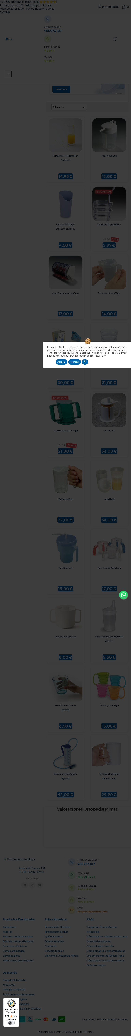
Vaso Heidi (109, 499)
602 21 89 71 (86, 877)
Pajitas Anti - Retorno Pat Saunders (65, 157)
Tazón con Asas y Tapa (109, 293)
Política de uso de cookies (18, 994)
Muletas (7, 931)
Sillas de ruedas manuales (18, 936)
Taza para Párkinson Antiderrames (109, 776)
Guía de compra (96, 965)
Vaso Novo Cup (109, 155)
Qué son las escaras (98, 941)
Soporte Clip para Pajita (109, 224)
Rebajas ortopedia (14, 989)
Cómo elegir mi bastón (100, 946)
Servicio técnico (54, 950)
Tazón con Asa (65, 499)
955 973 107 (53, 31)
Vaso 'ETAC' (109, 430)
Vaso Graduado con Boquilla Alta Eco (109, 638)
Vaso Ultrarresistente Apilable (65, 707)
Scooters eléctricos (15, 946)
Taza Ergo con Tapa (109, 705)
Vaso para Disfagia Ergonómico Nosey (65, 226)
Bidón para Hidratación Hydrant (65, 776)
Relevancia (68, 107)
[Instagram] (32, 885)
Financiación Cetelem (57, 926)
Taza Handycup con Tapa (65, 430)
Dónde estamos (54, 941)
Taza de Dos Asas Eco (65, 636)
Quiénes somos (54, 936)
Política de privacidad (16, 1003)
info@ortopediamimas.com (92, 911)
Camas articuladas (14, 950)
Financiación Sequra (56, 931)
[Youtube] (40, 885)
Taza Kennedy (65, 568)
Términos (89, 1031)
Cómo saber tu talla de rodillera (105, 960)
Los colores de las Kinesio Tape (105, 955)
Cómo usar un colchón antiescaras (107, 936)
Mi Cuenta (9, 984)
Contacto (51, 946)
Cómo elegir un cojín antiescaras (106, 950)
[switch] (11, 1023)
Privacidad (77, 1031)
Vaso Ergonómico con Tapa (65, 293)
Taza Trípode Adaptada (109, 568)
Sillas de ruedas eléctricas (18, 941)
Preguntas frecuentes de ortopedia (102, 929)
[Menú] (17, 1000)
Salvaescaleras (11, 955)
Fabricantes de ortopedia (18, 960)
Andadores (9, 926)
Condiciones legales (15, 999)
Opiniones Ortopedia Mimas (61, 955)
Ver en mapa (32, 878)
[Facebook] (24, 885)
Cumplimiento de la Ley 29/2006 (22, 1008)
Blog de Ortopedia (14, 979)
